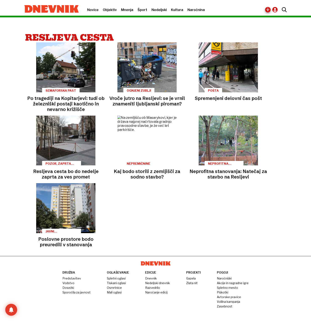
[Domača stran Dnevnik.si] (49, 9)
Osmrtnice (114, 287)
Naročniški (224, 278)
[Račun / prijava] (276, 9)
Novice (93, 10)
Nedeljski (159, 10)
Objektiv (110, 10)
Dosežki (68, 287)
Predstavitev (71, 278)
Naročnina (196, 10)
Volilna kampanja (228, 301)
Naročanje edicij (156, 292)
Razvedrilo (152, 287)
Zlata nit (192, 283)
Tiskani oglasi (116, 283)
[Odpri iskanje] (283, 9)
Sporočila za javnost (76, 292)
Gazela (191, 278)
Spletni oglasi (116, 278)
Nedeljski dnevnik (157, 283)
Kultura (177, 10)
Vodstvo (68, 283)
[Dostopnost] (268, 9)
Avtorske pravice (229, 297)
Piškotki (222, 292)
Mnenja (127, 10)
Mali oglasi (114, 292)
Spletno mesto (227, 287)
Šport (142, 10)
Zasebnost (224, 306)
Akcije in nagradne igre (233, 283)
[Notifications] (11, 310)
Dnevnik (151, 278)
